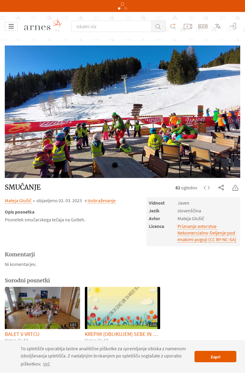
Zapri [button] (215, 357)
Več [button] (46, 364)
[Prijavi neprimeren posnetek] (235, 187)
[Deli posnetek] (221, 187)
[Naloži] (188, 26)
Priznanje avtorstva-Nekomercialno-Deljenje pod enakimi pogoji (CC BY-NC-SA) (206, 232)
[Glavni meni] (11, 26)
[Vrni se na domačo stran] (45, 26)
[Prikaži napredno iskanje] (173, 26)
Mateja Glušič (18, 200)
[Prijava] (232, 26)
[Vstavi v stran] (207, 187)
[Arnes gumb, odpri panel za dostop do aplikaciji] (122, 6)
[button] (158, 26)
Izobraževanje (102, 200)
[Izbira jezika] (218, 26)
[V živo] (203, 26)
